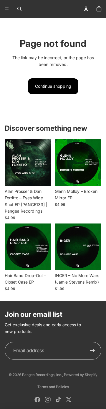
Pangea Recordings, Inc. (42, 374)
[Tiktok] (58, 399)
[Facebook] (37, 399)
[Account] (86, 8)
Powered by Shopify (80, 374)
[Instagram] (47, 399)
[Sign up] (92, 351)
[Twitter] (68, 399)
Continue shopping (53, 86)
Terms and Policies (53, 387)
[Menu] (7, 9)
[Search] (19, 8)
